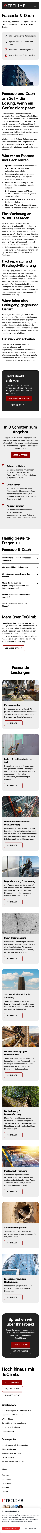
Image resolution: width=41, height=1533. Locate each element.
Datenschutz (7, 1483)
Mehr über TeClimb (13, 648)
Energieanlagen (8, 1431)
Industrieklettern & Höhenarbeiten (15, 1445)
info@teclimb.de (12, 1395)
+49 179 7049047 (16, 405)
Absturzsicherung (9, 1449)
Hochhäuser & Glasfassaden (12, 1415)
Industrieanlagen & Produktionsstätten (16, 1411)
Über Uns (5, 1475)
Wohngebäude (7, 1419)
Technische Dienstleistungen (13, 1461)
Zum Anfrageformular (18, 398)
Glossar (5, 1492)
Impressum (6, 1479)
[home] (14, 5)
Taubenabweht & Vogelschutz (13, 1453)
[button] (34, 5)
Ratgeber (5, 1487)
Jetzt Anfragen (20, 455)
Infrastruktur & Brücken (11, 1427)
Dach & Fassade (8, 1457)
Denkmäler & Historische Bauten (14, 1423)
